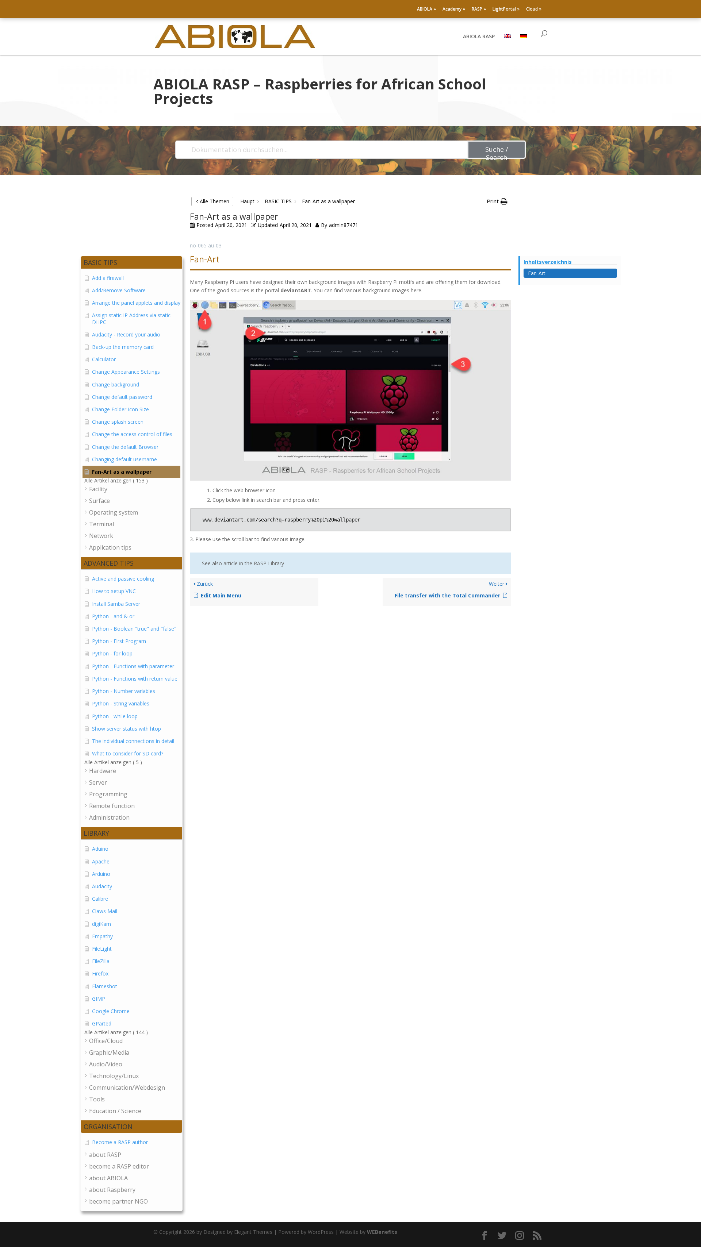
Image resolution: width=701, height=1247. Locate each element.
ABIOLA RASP (479, 37)
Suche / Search (496, 152)
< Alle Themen (212, 201)
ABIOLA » (426, 9)
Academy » (454, 9)
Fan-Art (536, 273)
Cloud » (533, 9)
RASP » (479, 9)
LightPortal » (506, 9)
